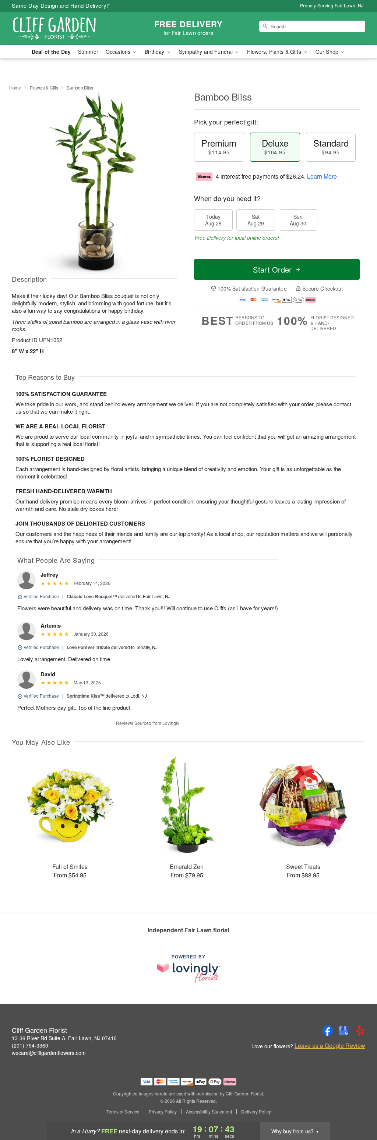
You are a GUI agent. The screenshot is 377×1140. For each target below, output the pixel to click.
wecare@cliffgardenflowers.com (49, 1052)
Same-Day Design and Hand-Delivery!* (61, 5)
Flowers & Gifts (44, 87)
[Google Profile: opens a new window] (344, 1030)
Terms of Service (123, 1111)
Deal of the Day (51, 51)
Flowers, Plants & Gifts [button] (274, 51)
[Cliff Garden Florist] (65, 28)
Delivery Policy (256, 1111)
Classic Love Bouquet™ (92, 596)
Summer (88, 51)
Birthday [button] (155, 51)
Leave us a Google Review (330, 1046)
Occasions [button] (119, 51)
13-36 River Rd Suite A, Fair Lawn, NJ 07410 (64, 1038)
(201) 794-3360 (30, 1045)
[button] (357, 1108)
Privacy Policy (163, 1111)
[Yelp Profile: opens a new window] (360, 1030)
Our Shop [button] (328, 51)
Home (15, 87)
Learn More (322, 176)
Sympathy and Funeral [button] (207, 51)
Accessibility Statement (209, 1111)
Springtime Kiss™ (86, 695)
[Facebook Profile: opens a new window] (328, 1030)
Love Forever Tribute (88, 647)
